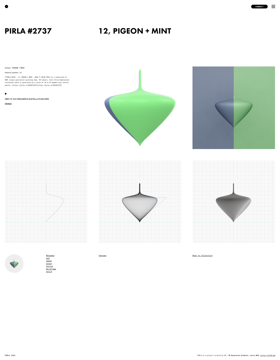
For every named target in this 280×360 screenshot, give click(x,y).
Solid (49, 271)
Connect (259, 6)
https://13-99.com (267, 355)
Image (49, 261)
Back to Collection (202, 255)
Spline (49, 266)
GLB (48, 258)
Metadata (50, 255)
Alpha (49, 263)
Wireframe (51, 269)
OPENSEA (8, 104)
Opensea (102, 255)
